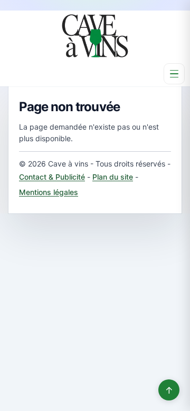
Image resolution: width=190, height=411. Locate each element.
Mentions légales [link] (48, 192)
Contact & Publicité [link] (52, 176)
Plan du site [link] (112, 176)
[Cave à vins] (95, 36)
